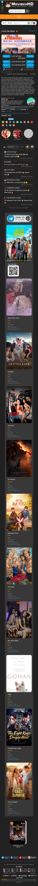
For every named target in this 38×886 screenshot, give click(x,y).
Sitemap (20, 877)
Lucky (21, 824)
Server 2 (30, 56)
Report (32, 31)
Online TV (7, 875)
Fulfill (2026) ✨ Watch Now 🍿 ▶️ (16, 182)
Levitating (10, 372)
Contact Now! (28, 69)
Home (4, 23)
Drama (9, 320)
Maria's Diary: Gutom (13, 318)
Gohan (9, 694)
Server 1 (6, 56)
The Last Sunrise (12, 802)
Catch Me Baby (12, 264)
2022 (9, 72)
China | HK (14, 758)
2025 (9, 322)
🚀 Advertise (8, 69)
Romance (10, 804)
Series (8, 109)
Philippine (14, 327)
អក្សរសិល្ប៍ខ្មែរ (23, 875)
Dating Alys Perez (13, 533)
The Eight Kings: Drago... (15, 748)
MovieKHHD (19, 866)
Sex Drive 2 (11, 425)
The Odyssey (11, 479)
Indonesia (14, 381)
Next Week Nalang (13, 641)
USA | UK (14, 489)
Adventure (10, 481)
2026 (9, 376)
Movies (10, 23)
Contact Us (33, 875)
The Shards (11, 587)
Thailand (17, 109)
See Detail (33, 873)
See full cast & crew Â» (21, 108)
